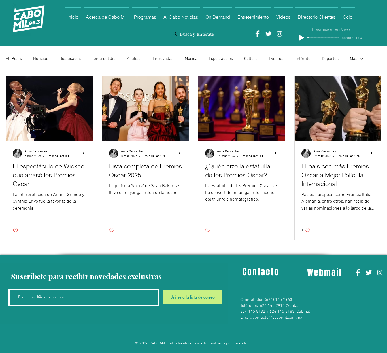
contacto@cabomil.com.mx (277, 317)
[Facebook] (257, 33)
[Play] (301, 38)
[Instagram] (279, 33)
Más (353, 58)
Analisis (134, 58)
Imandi (239, 343)
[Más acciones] (85, 153)
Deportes (330, 58)
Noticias (40, 58)
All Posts (14, 58)
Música (191, 58)
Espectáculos (221, 58)
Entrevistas (163, 58)
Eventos (276, 58)
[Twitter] (268, 33)
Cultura (251, 58)
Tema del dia (104, 58)
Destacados (70, 58)
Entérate (303, 58)
